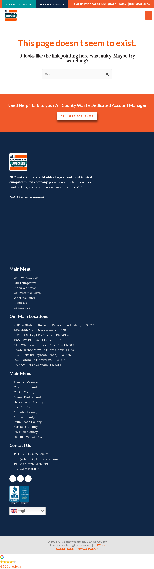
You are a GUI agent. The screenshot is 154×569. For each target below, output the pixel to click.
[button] (148, 15)
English (23, 511)
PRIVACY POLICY (86, 548)
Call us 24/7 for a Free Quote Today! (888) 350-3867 (112, 4)
